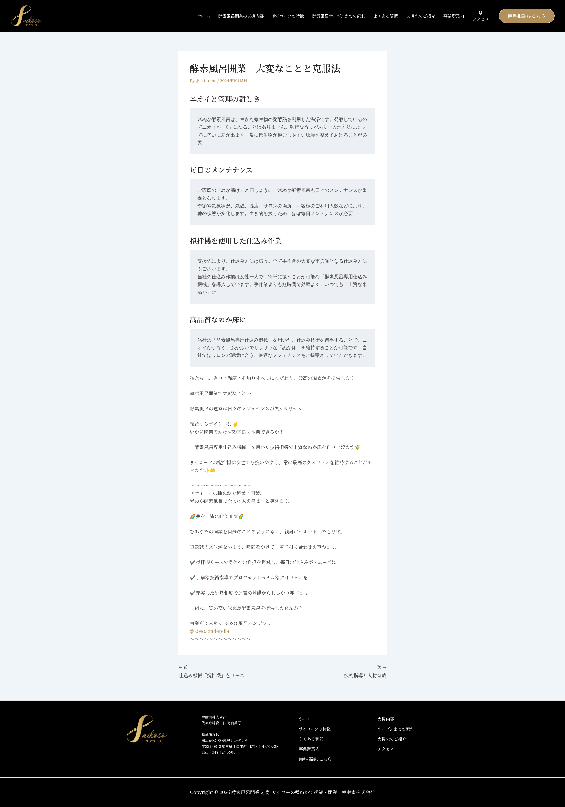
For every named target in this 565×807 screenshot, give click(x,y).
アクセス (386, 749)
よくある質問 (385, 16)
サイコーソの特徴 (288, 16)
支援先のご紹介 (420, 16)
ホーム (204, 16)
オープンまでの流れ (396, 729)
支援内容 (386, 719)
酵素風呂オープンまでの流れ (338, 16)
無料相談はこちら (315, 759)
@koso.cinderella (209, 631)
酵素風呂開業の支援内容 (241, 16)
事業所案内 (453, 16)
